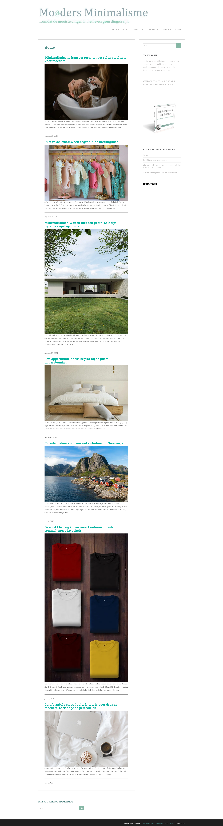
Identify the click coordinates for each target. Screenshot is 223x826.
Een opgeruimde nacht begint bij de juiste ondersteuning (76, 360)
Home (145, 155)
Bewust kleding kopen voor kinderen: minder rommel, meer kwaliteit (80, 528)
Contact (165, 30)
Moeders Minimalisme (132, 823)
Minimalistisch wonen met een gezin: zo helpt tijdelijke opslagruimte (80, 224)
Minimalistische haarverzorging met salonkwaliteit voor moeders (85, 59)
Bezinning (151, 30)
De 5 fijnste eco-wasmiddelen (155, 160)
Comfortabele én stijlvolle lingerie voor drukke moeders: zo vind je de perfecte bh (81, 706)
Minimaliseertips (118, 30)
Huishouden (136, 30)
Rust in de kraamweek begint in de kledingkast (81, 141)
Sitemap (178, 30)
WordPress (181, 823)
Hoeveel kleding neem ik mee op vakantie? (160, 172)
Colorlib (166, 823)
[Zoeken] (178, 45)
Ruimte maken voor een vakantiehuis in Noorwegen (85, 443)
